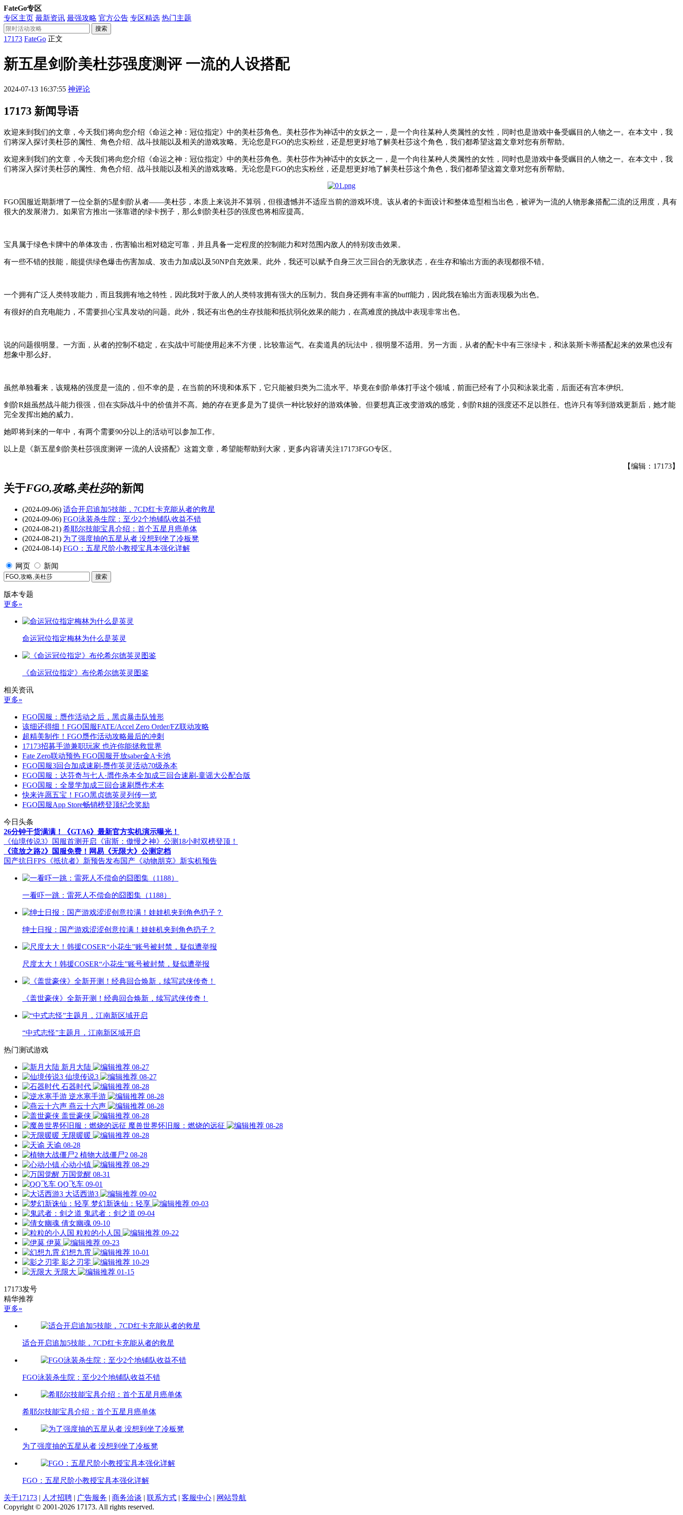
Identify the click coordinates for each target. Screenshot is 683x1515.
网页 (22, 566)
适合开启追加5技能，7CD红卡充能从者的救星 (139, 509)
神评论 (79, 89)
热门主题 (176, 18)
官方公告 (113, 18)
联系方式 (162, 1498)
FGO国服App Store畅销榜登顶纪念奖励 (86, 805)
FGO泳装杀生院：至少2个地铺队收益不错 (132, 519)
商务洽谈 (127, 1498)
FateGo (35, 39)
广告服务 (92, 1498)
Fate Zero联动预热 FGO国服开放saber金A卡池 (96, 756)
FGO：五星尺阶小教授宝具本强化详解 (126, 548)
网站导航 (231, 1498)
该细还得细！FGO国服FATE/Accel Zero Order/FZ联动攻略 (115, 727)
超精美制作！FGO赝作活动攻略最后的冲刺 (93, 736)
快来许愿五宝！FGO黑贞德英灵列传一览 (89, 795)
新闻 (51, 566)
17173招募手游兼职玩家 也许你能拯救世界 (92, 746)
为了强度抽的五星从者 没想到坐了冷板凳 (131, 538)
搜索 (101, 28)
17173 (13, 39)
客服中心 (196, 1498)
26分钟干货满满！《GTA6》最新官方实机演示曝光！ (91, 832)
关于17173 (20, 1498)
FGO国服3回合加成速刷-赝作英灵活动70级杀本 (99, 766)
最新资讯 (50, 18)
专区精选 (145, 18)
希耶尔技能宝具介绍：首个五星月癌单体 (130, 529)
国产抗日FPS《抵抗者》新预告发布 (62, 861)
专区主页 (18, 18)
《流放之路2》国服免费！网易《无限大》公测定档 (87, 851)
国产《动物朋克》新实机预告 (168, 861)
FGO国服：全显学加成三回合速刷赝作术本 (93, 785)
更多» (13, 604)
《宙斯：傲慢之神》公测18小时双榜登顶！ (167, 841)
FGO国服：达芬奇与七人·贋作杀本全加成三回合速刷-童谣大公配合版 (136, 775)
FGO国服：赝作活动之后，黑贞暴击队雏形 (93, 717)
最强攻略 (82, 18)
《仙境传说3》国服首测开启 (50, 841)
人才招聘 (57, 1498)
